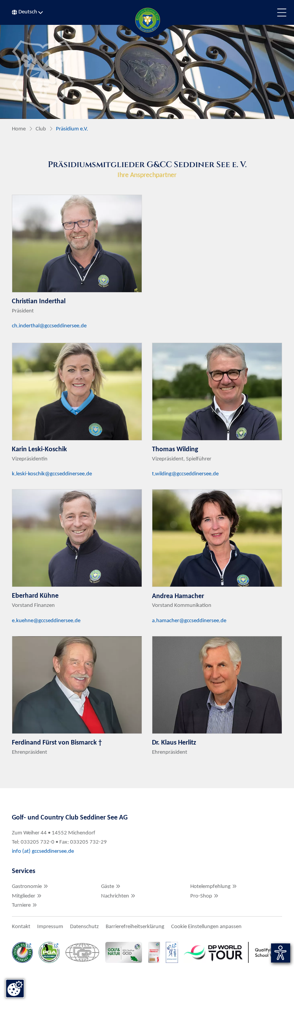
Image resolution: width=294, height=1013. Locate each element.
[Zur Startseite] (147, 20)
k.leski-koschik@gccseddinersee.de (52, 474)
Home (19, 129)
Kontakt (21, 927)
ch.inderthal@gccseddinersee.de (49, 326)
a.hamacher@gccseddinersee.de (189, 621)
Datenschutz (84, 927)
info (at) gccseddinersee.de (43, 851)
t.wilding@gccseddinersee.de (185, 474)
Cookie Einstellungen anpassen (206, 927)
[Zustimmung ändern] (15, 988)
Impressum (50, 927)
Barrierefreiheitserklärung (135, 927)
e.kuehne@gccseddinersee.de (46, 621)
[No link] (147, 72)
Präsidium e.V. (72, 129)
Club (41, 129)
